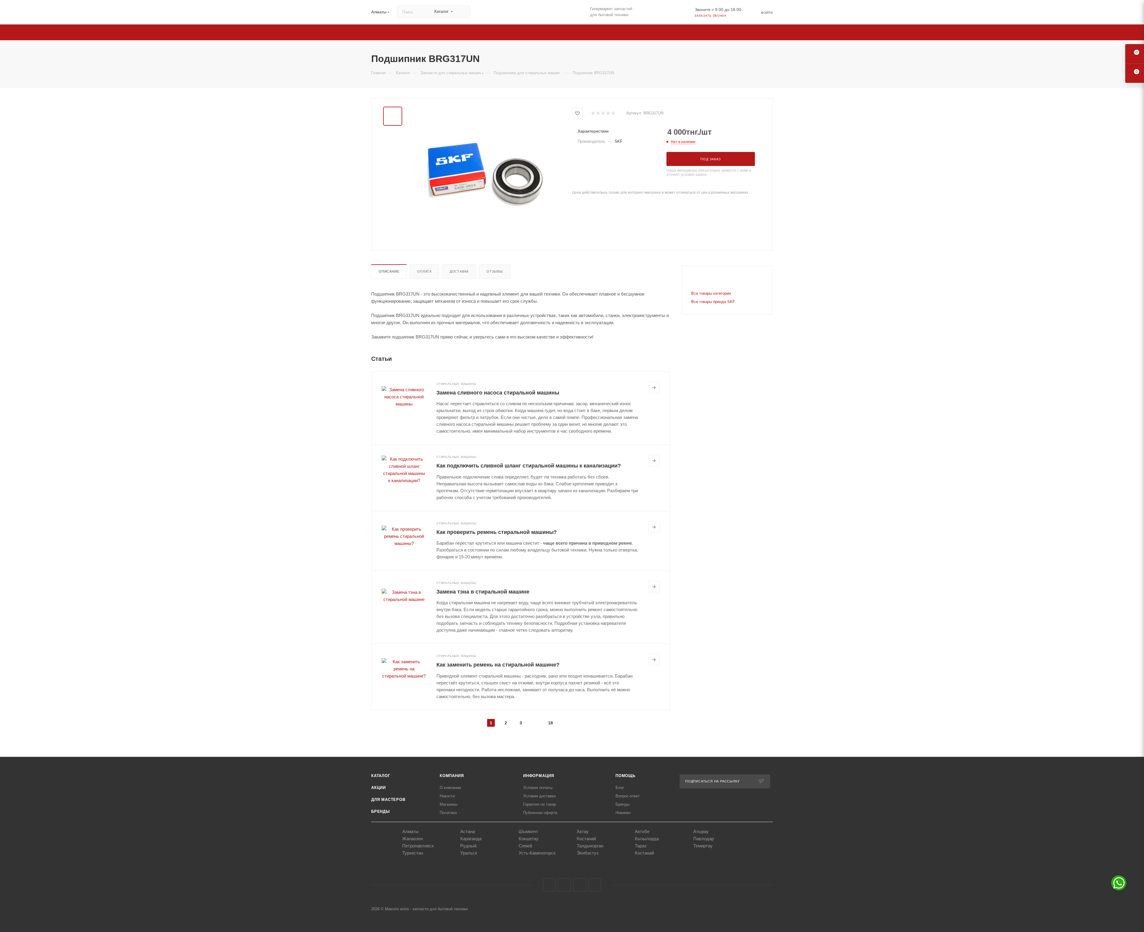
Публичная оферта (540, 812)
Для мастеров (388, 799)
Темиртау (703, 845)
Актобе (642, 831)
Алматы (410, 831)
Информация (538, 775)
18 (550, 722)
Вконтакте (549, 885)
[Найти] (462, 12)
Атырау (701, 831)
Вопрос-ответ (627, 796)
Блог (619, 787)
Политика (448, 812)
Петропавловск (418, 845)
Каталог (380, 775)
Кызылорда (647, 838)
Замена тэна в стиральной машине (482, 592)
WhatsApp (594, 885)
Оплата (424, 271)
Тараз (640, 845)
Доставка (459, 271)
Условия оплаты (537, 787)
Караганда (470, 838)
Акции (378, 787)
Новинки (622, 812)
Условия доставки (539, 796)
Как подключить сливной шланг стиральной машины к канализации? (528, 466)
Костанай (586, 838)
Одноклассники (579, 885)
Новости (447, 796)
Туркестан (412, 852)
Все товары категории (711, 293)
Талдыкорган (590, 845)
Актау (583, 831)
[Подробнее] (654, 387)
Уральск (468, 852)
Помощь (625, 775)
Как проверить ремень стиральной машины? (496, 532)
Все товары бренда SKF (713, 301)
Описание (389, 271)
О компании (450, 787)
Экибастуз (588, 852)
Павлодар (703, 838)
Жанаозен (412, 838)
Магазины (448, 804)
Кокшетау (529, 838)
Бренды (380, 811)
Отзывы (494, 271)
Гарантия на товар (539, 804)
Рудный (468, 845)
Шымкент (528, 831)
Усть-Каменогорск (537, 852)
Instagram (564, 885)
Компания (452, 775)
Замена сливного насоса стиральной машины (497, 393)
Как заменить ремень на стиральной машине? (497, 665)
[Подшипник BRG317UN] (485, 174)
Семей (525, 845)
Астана (467, 831)
